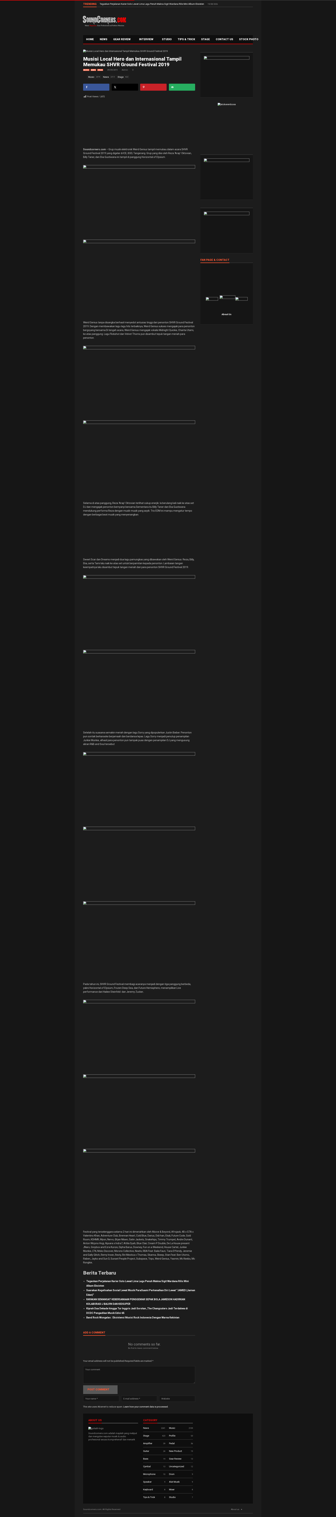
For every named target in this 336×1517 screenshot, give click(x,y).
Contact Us (224, 39)
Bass (145, 1459)
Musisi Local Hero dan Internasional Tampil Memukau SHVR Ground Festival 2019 (132, 61)
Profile (172, 1436)
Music (86, 70)
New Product (175, 1451)
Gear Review (122, 39)
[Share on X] (125, 87)
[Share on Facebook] (96, 87)
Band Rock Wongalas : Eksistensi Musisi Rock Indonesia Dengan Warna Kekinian (132, 1317)
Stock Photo (248, 39)
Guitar (146, 1451)
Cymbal (147, 1466)
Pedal (172, 1443)
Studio (167, 39)
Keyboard (148, 1489)
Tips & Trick (186, 39)
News (103, 39)
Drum (171, 1474)
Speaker (147, 1482)
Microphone (149, 1474)
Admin (125, 70)
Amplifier (147, 1443)
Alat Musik (174, 1482)
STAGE (205, 39)
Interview (146, 39)
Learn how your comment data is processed (145, 1406)
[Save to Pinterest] (153, 87)
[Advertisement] (190, 20)
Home (90, 39)
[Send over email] (182, 87)
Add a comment (94, 1332)
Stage (100, 70)
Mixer (171, 1489)
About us (235, 1509)
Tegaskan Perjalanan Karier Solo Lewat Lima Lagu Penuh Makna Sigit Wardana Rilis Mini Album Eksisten (152, 4)
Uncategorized (176, 1466)
